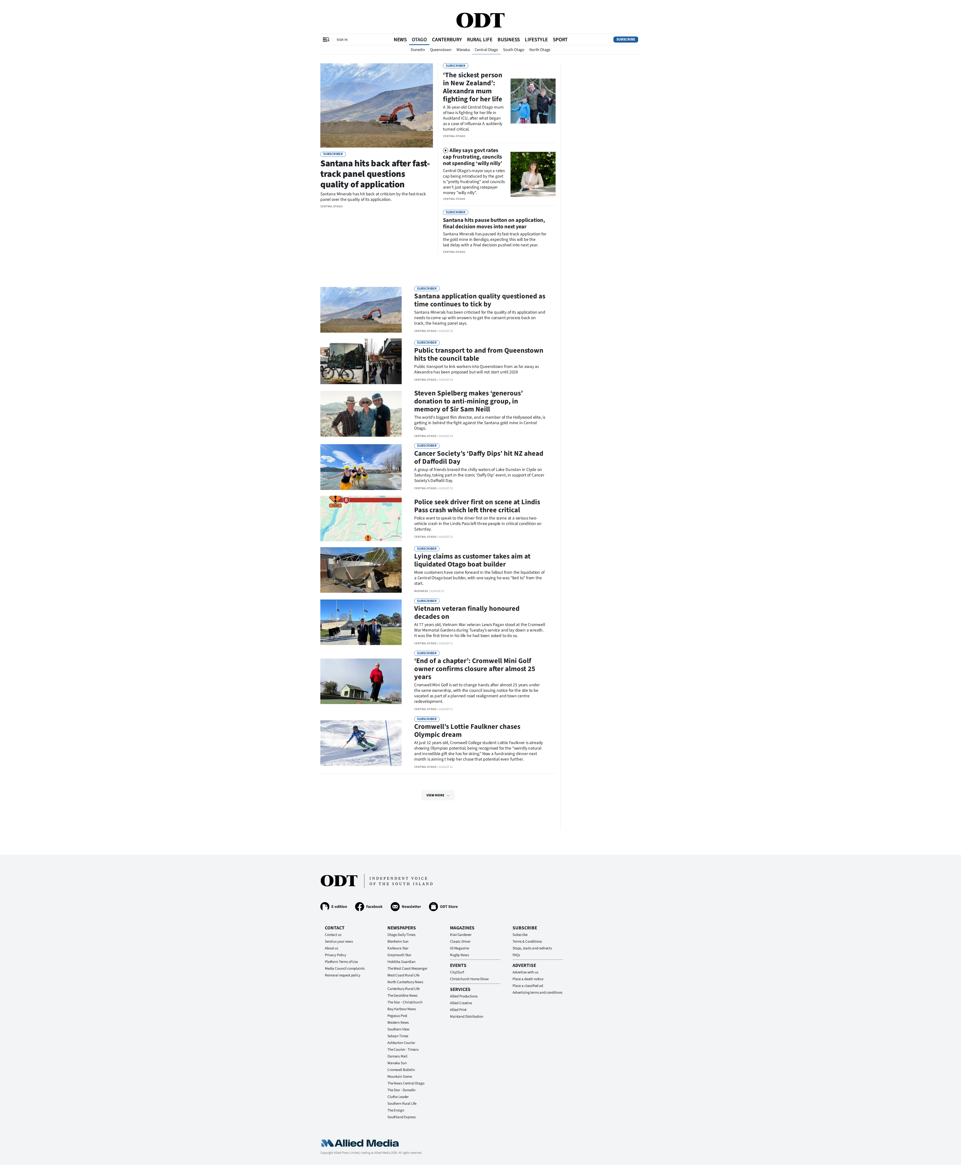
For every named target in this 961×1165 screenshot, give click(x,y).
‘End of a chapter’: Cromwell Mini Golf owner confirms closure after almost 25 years (474, 669)
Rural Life (480, 39)
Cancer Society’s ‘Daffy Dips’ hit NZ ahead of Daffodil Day (478, 457)
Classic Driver (460, 941)
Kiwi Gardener (460, 934)
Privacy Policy (335, 955)
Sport (560, 39)
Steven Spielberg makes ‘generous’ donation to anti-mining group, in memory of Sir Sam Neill (468, 401)
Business (509, 39)
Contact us (333, 934)
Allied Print (458, 1009)
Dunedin (418, 50)
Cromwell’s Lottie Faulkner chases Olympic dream (467, 731)
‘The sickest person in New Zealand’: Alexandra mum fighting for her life (472, 87)
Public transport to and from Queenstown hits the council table (478, 354)
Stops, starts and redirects (532, 948)
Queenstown (440, 50)
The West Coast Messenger (407, 968)
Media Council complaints (344, 968)
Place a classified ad (528, 985)
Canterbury (447, 39)
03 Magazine (459, 948)
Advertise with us (525, 972)
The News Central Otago (405, 1083)
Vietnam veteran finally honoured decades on (467, 613)
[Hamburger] (326, 39)
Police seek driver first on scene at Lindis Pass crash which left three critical (477, 506)
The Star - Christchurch (404, 1002)
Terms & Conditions (527, 941)
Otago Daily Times (401, 934)
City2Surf (457, 972)
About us (331, 948)
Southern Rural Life (401, 1103)
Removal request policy (342, 975)
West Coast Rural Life (403, 975)
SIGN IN (342, 39)
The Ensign (395, 1110)
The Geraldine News (402, 995)
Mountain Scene (399, 1076)
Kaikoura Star (397, 948)
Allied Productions (463, 996)
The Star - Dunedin (401, 1090)
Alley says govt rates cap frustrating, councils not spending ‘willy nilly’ (472, 156)
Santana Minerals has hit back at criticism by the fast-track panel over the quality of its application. (373, 197)
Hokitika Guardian (401, 961)
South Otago (513, 50)
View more (435, 795)
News (400, 39)
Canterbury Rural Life (403, 988)
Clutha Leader (398, 1096)
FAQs (516, 955)
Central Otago (486, 50)
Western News (398, 1022)
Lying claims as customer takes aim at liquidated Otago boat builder (472, 560)
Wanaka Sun (397, 1063)
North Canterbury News (405, 982)
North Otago (539, 50)
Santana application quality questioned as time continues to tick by (479, 300)
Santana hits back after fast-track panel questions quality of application (375, 174)
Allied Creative (461, 1003)
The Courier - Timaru (403, 1049)
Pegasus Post (397, 1015)
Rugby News (459, 955)
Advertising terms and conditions (537, 992)
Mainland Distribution (466, 1016)
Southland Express (401, 1117)
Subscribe (625, 39)
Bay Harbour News (401, 1009)
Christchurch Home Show (469, 979)
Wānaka (463, 50)
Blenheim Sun (397, 941)
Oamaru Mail (397, 1056)
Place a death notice (528, 979)
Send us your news (339, 941)
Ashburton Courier (401, 1042)
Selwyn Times (397, 1036)
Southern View (398, 1029)
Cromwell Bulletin (401, 1069)
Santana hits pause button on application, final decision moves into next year (494, 223)
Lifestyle (536, 39)
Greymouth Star (399, 955)
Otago (419, 39)
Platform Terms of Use (341, 961)
